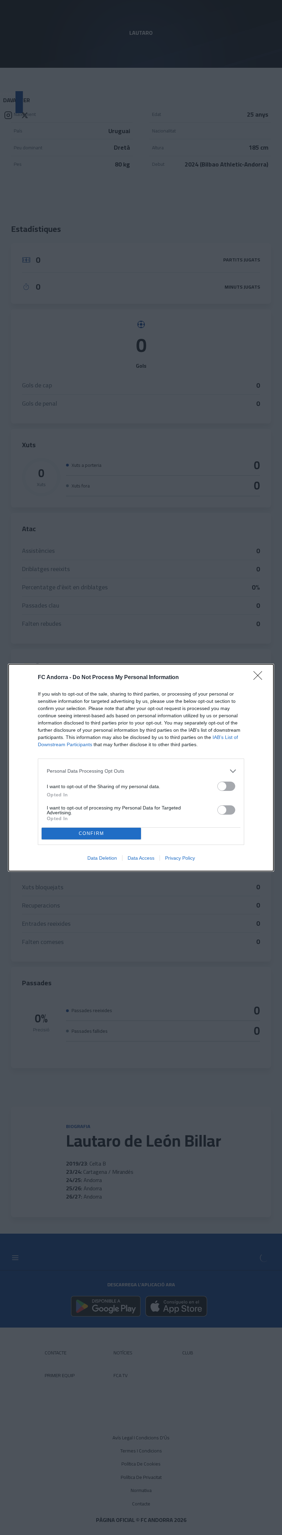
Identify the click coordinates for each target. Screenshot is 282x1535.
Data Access (141, 858)
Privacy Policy (180, 858)
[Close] (260, 677)
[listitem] (141, 771)
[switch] (226, 786)
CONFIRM (91, 833)
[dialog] (141, 767)
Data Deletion (102, 858)
